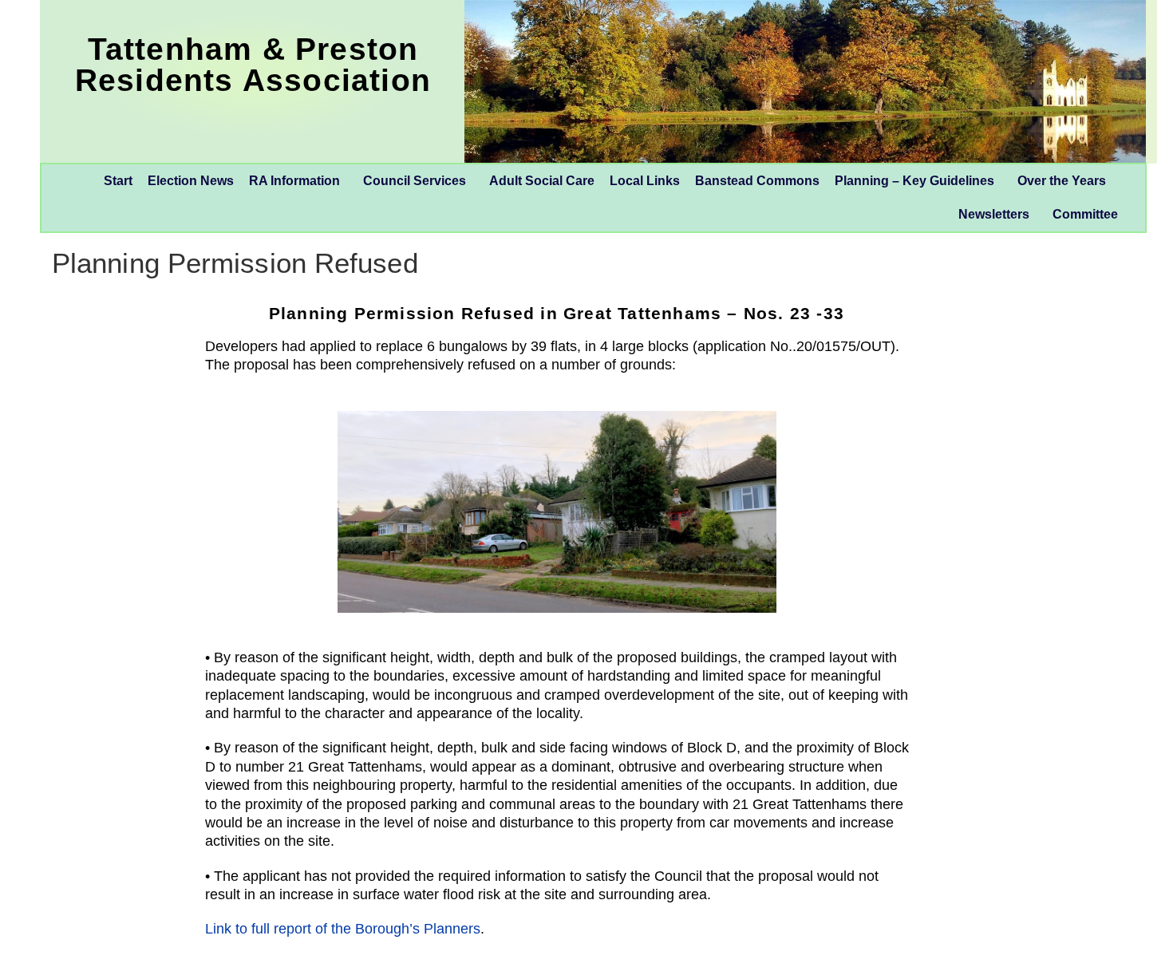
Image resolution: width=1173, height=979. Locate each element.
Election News (191, 181)
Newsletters (993, 214)
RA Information (294, 181)
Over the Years (1061, 181)
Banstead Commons (757, 181)
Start (118, 181)
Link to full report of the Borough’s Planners (342, 929)
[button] (298, 181)
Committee (1085, 214)
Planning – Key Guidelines (914, 181)
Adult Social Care (541, 181)
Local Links (645, 181)
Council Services (414, 181)
